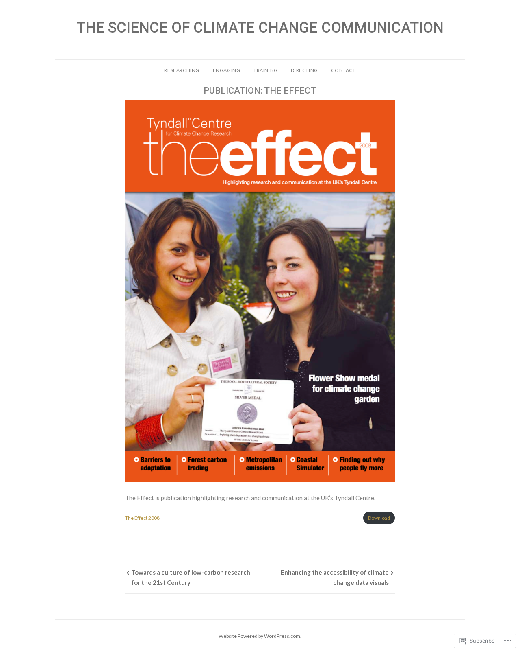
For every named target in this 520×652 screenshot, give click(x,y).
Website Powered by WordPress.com (259, 636)
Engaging (226, 70)
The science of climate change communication (260, 27)
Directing (304, 70)
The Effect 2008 (142, 518)
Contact (343, 70)
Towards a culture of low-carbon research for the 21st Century (190, 577)
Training (266, 70)
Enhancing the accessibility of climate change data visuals (335, 577)
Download (379, 518)
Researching (181, 70)
